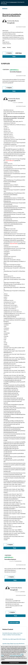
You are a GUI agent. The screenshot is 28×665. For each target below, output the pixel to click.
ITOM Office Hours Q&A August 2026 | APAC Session (14, 639)
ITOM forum (4, 8)
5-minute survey (13, 2)
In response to (18, 102)
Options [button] (26, 8)
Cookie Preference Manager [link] (16, 655)
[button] (4, 53)
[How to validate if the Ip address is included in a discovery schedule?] (22, 63)
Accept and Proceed (14, 662)
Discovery (9, 47)
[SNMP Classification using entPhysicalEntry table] (25, 63)
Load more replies (14, 622)
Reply (14, 56)
